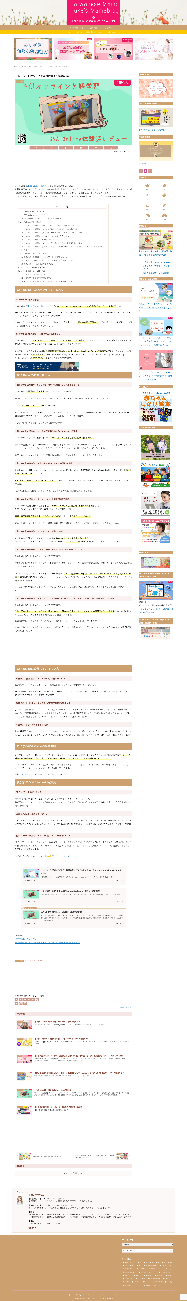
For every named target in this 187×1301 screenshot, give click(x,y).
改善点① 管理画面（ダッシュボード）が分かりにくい (46, 256)
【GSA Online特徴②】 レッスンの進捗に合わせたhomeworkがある (50, 229)
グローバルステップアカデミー (65, 856)
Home (72, 1295)
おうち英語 (20, 961)
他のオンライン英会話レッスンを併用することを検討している (48, 281)
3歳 (28, 961)
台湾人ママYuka (37, 1195)
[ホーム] (17, 66)
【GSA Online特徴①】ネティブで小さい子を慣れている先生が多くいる (52, 225)
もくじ (59, 206)
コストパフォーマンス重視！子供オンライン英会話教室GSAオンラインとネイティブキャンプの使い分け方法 (155, 341)
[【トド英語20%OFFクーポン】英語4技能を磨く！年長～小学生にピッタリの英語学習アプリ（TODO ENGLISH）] (113, 49)
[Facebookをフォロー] (16, 1003)
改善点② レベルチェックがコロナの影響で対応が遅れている (48, 260)
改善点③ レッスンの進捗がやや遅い (39, 263)
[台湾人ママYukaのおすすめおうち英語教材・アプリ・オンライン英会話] (33, 49)
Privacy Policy (87, 1295)
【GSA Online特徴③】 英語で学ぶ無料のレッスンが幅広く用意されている (53, 232)
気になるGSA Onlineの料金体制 (32, 267)
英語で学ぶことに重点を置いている (38, 278)
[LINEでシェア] (96, 147)
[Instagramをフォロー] (20, 1003)
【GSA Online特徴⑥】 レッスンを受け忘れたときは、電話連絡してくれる (53, 243)
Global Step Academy (36, 185)
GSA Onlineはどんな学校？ (34, 215)
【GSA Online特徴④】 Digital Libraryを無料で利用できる (46, 236)
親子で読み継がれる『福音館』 (156, 272)
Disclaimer (97, 1295)
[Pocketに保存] (81, 147)
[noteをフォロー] (25, 1003)
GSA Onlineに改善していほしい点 (33, 253)
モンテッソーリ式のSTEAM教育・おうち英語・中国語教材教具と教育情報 (47, 942)
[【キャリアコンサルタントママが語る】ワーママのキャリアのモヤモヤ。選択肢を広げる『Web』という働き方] (154, 49)
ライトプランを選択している (35, 274)
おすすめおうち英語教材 (26, 939)
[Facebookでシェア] (51, 147)
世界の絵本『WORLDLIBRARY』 (157, 262)
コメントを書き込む (73, 1173)
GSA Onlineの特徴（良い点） (31, 222)
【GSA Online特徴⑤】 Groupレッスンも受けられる (44, 239)
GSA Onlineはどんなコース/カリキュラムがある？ (43, 218)
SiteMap (78, 1295)
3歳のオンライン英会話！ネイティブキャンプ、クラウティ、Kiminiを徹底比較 (156, 308)
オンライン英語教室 (37, 961)
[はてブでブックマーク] (66, 147)
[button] (111, 147)
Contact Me (105, 1295)
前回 (76, 189)
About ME (143, 163)
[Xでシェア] (37, 147)
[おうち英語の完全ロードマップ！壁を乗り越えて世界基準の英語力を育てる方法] (73, 49)
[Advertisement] (73, 167)
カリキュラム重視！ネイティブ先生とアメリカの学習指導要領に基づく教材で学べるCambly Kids (155, 376)
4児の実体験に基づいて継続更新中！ (155, 129)
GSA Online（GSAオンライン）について (36, 211)
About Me (114, 1295)
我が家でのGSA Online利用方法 (32, 271)
